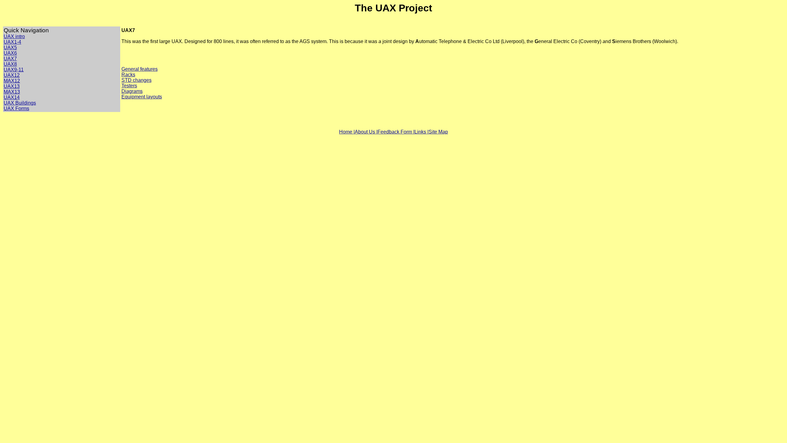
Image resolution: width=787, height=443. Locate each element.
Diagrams (132, 91)
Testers (129, 85)
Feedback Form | (396, 131)
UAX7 (10, 58)
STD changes (136, 80)
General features (139, 69)
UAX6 (10, 53)
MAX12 (12, 80)
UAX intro (14, 36)
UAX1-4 (12, 42)
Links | (421, 131)
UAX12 (12, 75)
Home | (347, 131)
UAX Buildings (20, 103)
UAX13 (12, 86)
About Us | (366, 131)
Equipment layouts (141, 96)
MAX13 (12, 91)
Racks (128, 74)
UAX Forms (16, 108)
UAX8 (10, 64)
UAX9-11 (14, 69)
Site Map (438, 131)
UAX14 (12, 97)
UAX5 (10, 47)
